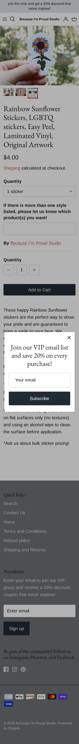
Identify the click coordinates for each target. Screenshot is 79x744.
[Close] (69, 337)
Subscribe (39, 398)
